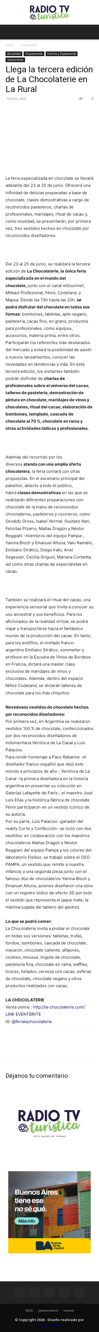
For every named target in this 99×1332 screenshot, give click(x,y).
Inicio (10, 45)
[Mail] (49, 1292)
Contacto (69, 1310)
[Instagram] (34, 1292)
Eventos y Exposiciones (61, 54)
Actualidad (28, 45)
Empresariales (34, 54)
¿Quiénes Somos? (48, 1310)
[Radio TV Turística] (49, 12)
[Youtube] (79, 1292)
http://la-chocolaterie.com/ (59, 1007)
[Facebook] (11, 110)
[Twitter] (23, 110)
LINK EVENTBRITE (23, 1014)
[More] (62, 110)
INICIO (29, 1310)
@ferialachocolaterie (32, 1021)
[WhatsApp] (48, 110)
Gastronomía (15, 60)
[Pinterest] (36, 110)
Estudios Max (49, 1325)
